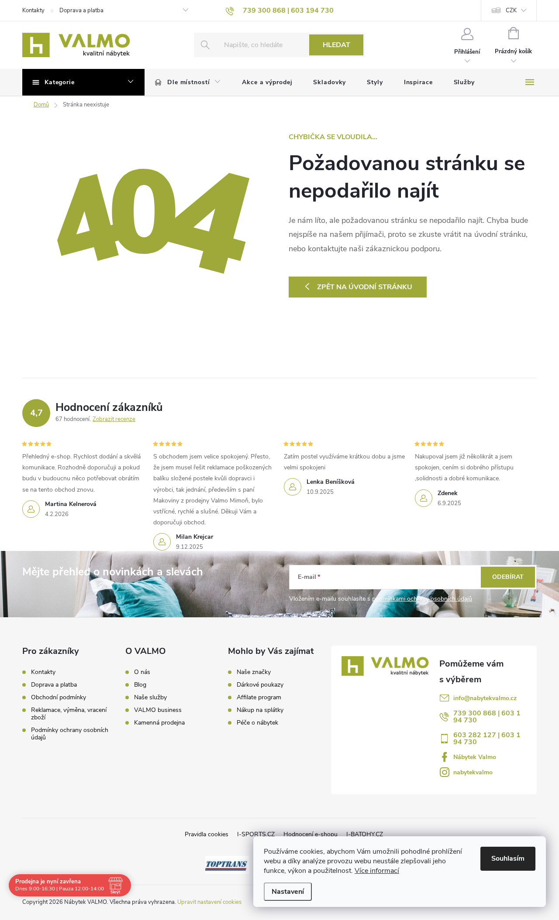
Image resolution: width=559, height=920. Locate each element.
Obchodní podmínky (58, 697)
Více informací (377, 871)
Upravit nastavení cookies (209, 902)
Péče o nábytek (257, 722)
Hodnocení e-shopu (310, 834)
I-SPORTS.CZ (256, 834)
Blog (140, 684)
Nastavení (288, 891)
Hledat (336, 45)
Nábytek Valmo (474, 757)
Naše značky (254, 672)
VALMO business (158, 710)
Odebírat (508, 577)
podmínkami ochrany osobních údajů (422, 599)
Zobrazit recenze (114, 419)
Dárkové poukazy (260, 684)
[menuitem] (188, 82)
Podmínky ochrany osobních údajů (69, 734)
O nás (142, 672)
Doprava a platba (81, 10)
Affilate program (259, 697)
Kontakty (33, 10)
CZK (511, 10)
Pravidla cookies (206, 834)
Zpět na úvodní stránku (364, 287)
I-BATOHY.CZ (364, 834)
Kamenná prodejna (159, 722)
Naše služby (150, 697)
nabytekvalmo (473, 772)
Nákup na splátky (260, 710)
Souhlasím (507, 858)
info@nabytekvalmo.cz (485, 698)
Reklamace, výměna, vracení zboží (69, 714)
